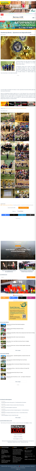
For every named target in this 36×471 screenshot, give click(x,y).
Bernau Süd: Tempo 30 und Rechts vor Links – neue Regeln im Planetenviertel (18, 376)
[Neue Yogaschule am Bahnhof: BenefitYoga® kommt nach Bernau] (3, 361)
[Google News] (20, 211)
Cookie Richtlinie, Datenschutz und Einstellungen (18, 467)
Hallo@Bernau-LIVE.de (19, 438)
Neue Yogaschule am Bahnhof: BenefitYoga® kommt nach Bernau (17, 359)
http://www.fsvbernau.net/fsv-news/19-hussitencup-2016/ (16, 108)
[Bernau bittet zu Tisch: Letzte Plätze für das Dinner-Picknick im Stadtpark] (3, 342)
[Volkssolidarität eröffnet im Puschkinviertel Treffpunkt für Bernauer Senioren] (3, 365)
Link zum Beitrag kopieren (24, 207)
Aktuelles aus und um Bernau (7, 205)
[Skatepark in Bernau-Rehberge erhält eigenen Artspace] (3, 330)
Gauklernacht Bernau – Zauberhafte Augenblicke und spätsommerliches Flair (18, 355)
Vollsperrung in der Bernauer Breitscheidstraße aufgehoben (16, 324)
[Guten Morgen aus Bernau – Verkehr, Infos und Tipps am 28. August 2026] (3, 369)
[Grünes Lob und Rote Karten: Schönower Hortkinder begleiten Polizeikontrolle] (3, 347)
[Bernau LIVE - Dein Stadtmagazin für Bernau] (18, 17)
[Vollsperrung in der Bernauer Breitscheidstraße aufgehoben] (3, 325)
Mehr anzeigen (18, 350)
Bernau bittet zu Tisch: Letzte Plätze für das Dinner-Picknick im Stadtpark (18, 341)
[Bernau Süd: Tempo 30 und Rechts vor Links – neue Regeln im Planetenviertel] (3, 378)
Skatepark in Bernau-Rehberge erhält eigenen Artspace (15, 328)
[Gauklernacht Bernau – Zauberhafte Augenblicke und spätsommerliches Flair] (3, 357)
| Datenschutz (32, 466)
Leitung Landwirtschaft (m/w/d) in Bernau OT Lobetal (15, 372)
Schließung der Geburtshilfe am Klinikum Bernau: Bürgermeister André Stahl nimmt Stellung (21, 332)
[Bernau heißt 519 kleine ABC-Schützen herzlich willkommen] (3, 338)
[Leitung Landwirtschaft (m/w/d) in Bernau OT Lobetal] (3, 374)
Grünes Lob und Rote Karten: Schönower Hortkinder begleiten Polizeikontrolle (18, 345)
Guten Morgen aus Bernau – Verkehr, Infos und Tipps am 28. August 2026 (18, 368)
